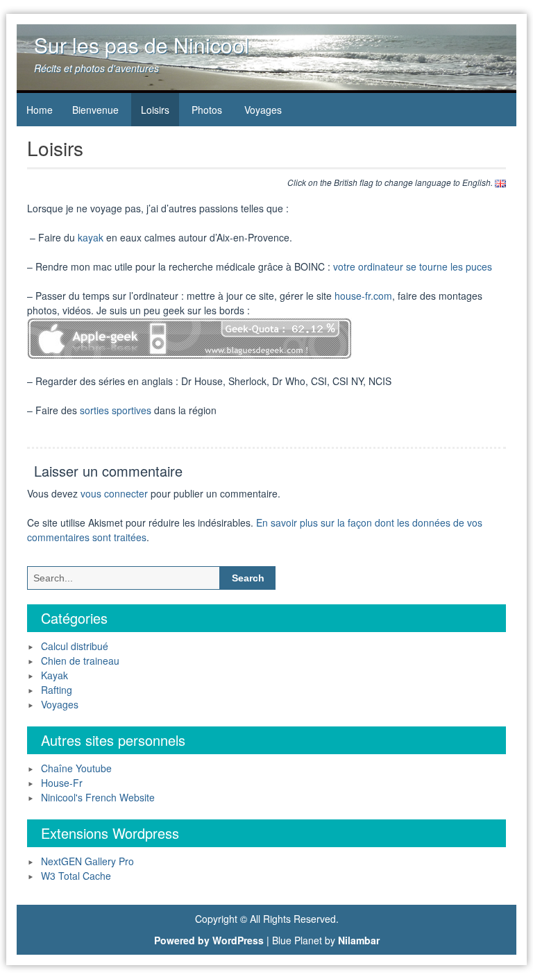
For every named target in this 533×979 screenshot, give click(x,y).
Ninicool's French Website (98, 797)
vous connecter (114, 493)
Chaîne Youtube (76, 768)
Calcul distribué (74, 646)
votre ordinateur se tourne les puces (412, 266)
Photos (207, 110)
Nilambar (359, 940)
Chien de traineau (80, 660)
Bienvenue (95, 110)
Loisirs (155, 110)
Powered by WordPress (209, 940)
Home (39, 110)
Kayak (54, 675)
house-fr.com (363, 296)
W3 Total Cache (76, 876)
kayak (90, 237)
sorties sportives (115, 410)
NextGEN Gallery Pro (87, 861)
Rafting (56, 690)
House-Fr (62, 783)
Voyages (263, 110)
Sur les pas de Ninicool (141, 45)
